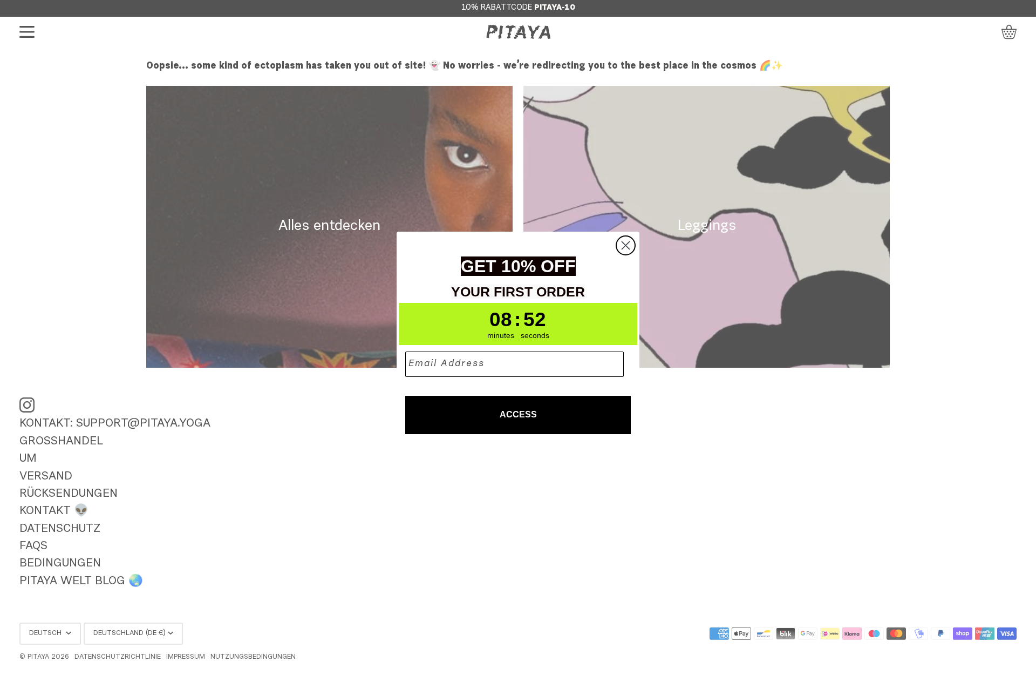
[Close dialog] (625, 245)
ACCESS (518, 414)
